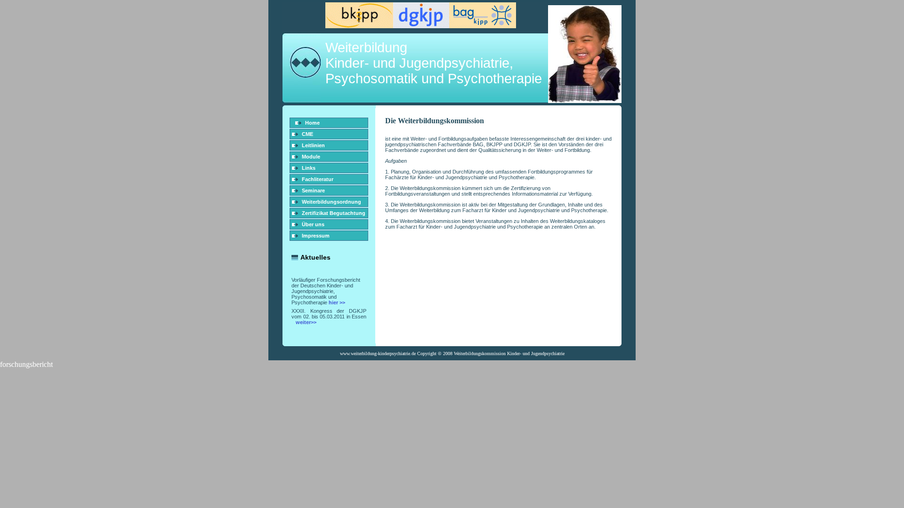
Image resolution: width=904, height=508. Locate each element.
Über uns (313, 224)
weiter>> (306, 322)
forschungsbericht (26, 364)
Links (308, 168)
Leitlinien (313, 145)
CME (307, 134)
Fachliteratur (317, 179)
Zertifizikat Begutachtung (333, 213)
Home (312, 123)
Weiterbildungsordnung (331, 202)
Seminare (313, 190)
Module (311, 156)
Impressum (316, 235)
